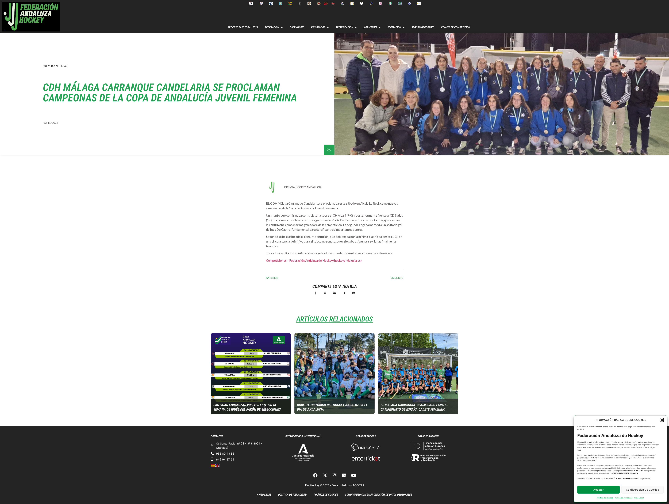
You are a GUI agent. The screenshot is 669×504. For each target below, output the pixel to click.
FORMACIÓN (394, 27)
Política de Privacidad (623, 498)
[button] (662, 420)
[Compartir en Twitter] (324, 292)
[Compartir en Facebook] (315, 292)
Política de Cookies (605, 498)
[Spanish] (213, 465)
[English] (217, 465)
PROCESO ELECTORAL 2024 (243, 27)
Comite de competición (455, 27)
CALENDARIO (297, 27)
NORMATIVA (370, 27)
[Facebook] (315, 475)
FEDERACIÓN (272, 27)
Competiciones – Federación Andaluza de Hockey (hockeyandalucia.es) (314, 260)
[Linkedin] (344, 475)
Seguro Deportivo (423, 27)
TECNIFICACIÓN (344, 27)
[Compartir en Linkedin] (334, 292)
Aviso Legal (639, 498)
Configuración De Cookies (642, 489)
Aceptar (598, 489)
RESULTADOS (318, 27)
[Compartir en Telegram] (344, 292)
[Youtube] (353, 475)
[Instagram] (334, 475)
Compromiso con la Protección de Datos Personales (378, 494)
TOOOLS (358, 485)
